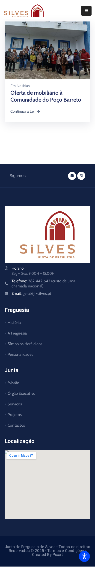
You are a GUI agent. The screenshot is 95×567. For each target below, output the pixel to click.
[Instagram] (81, 176)
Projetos (15, 414)
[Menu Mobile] (86, 11)
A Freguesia (17, 333)
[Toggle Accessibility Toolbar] (84, 556)
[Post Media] (47, 49)
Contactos (16, 425)
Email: (31, 293)
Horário (18, 268)
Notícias (23, 85)
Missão (13, 382)
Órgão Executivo (21, 393)
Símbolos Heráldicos (25, 343)
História (14, 322)
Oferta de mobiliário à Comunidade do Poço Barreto (45, 96)
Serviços (15, 404)
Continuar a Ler (22, 111)
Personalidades (20, 354)
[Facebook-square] (72, 176)
